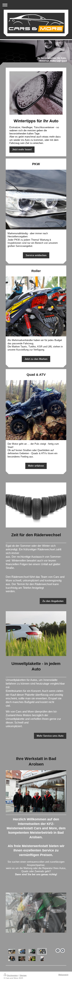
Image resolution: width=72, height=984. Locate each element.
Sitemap (23, 975)
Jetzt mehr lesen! (22, 149)
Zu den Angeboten (53, 601)
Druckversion (12, 975)
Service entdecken (36, 255)
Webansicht (63, 975)
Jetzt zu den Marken (36, 359)
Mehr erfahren (36, 465)
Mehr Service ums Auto (50, 735)
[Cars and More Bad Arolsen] (36, 919)
